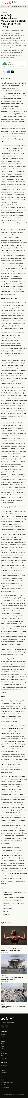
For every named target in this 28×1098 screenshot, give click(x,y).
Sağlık (2, 1051)
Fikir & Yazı (8, 6)
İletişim (3, 1070)
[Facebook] (2, 1026)
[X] (6, 1026)
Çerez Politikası (5, 1084)
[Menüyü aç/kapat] (2, 2)
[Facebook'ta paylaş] (8, 72)
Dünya (2, 1036)
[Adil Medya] (11, 2)
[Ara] (25, 2)
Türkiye (3, 1041)
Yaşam (2, 1039)
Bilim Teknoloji (4, 1055)
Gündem (3, 1034)
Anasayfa (3, 6)
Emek (2, 1048)
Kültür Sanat (4, 1053)
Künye (2, 1068)
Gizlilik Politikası (5, 1080)
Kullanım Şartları (5, 1087)
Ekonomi (3, 1046)
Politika (3, 1043)
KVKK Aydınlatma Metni (7, 1082)
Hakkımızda (4, 1065)
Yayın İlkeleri (4, 1072)
